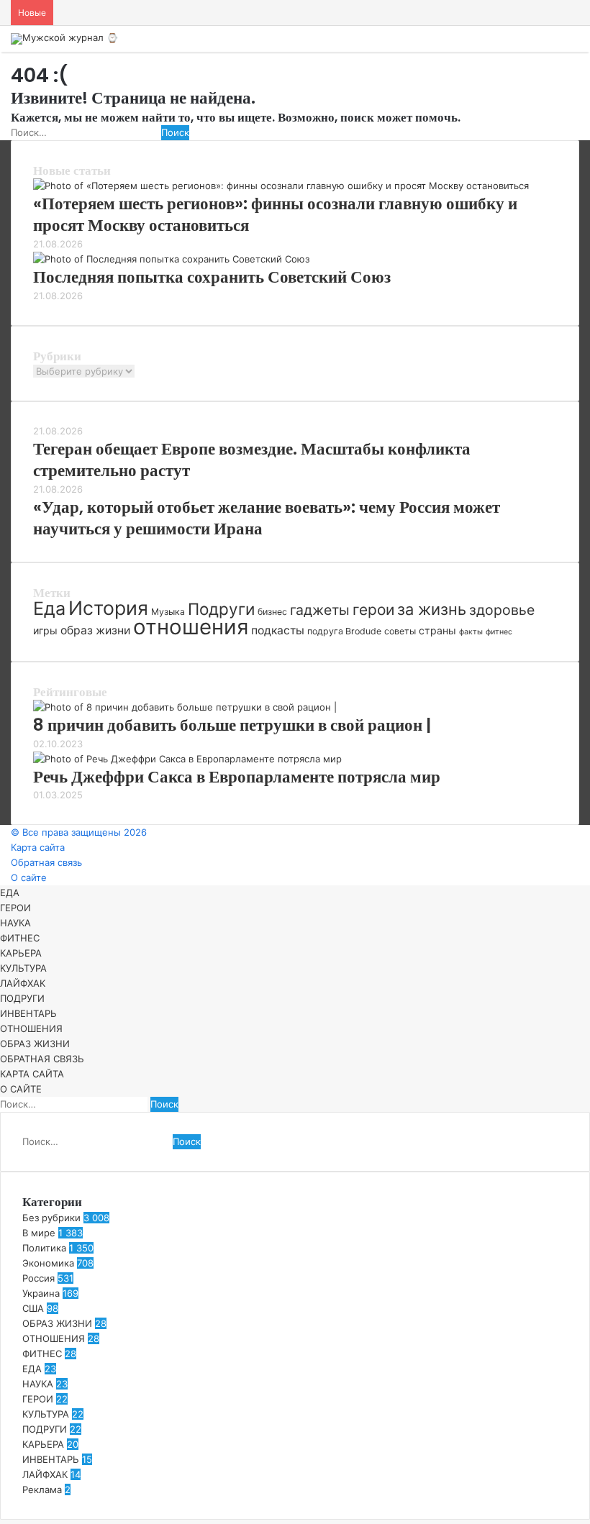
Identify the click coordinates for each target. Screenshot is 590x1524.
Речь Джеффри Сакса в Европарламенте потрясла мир (236, 776)
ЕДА (9, 892)
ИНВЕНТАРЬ (28, 1013)
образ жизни (95, 630)
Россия (38, 1278)
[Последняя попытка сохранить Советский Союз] (171, 259)
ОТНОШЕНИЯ (31, 1028)
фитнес (499, 631)
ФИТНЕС (20, 938)
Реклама (42, 1489)
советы (400, 631)
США (33, 1308)
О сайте (29, 877)
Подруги (221, 609)
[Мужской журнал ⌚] (64, 39)
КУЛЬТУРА (23, 968)
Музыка (168, 611)
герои (373, 610)
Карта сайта (38, 847)
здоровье (502, 610)
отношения (190, 626)
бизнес (272, 611)
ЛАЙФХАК (22, 983)
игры (45, 630)
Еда (49, 608)
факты (471, 631)
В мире (38, 1232)
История (108, 607)
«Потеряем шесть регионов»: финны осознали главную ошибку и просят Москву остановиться (275, 214)
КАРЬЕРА (21, 953)
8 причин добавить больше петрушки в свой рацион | (232, 724)
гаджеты (320, 610)
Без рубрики (51, 1217)
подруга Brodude (344, 631)
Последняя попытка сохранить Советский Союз (212, 276)
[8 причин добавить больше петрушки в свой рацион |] (185, 707)
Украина (41, 1293)
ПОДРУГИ (22, 998)
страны (437, 630)
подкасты (277, 630)
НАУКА (15, 922)
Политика (44, 1248)
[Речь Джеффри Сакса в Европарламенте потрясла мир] (187, 759)
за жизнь (431, 609)
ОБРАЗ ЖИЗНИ (35, 1043)
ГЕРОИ (15, 907)
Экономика (48, 1263)
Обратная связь (46, 862)
